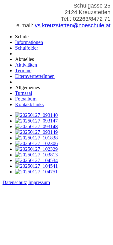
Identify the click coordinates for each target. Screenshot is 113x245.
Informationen (29, 42)
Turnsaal (23, 93)
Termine (23, 70)
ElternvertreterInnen (35, 76)
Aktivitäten (26, 65)
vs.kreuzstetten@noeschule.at (72, 25)
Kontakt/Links (29, 104)
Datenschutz (15, 182)
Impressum (39, 182)
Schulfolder (26, 48)
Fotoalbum (25, 98)
